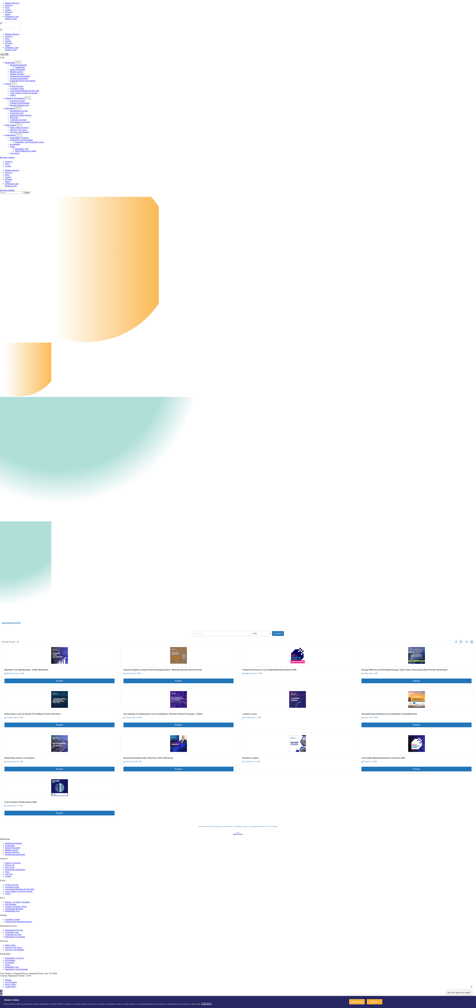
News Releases (216, 826)
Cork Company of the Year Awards (23, 93)
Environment (15, 144)
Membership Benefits (18, 65)
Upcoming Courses (17, 101)
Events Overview (17, 86)
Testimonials (20, 67)
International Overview (19, 111)
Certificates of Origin (18, 120)
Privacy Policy (10, 984)
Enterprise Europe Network (20, 115)
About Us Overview (13, 863)
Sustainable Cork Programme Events (29, 142)
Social (12, 146)
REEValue (14, 117)
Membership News (12, 911)
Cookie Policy (10, 987)
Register (59, 681)
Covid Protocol (11, 982)
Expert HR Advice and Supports (22, 81)
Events (7, 84)
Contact (8, 10)
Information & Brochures (258, 826)
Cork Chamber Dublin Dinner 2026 (20, 802)
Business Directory (204, 826)
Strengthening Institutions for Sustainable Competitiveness (389, 714)
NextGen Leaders (250, 758)
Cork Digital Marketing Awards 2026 (24, 91)
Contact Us (245, 826)
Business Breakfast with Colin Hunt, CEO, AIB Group (148, 758)
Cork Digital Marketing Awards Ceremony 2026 (383, 758)
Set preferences (357, 1002)
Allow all (374, 1002)
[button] (455, 641)
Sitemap (8, 980)
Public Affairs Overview (19, 127)
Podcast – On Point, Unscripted (17, 902)
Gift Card (8, 874)
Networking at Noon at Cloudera (19, 758)
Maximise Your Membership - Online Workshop (26, 670)
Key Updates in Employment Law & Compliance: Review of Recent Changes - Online (163, 714)
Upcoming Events (17, 88)
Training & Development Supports (18, 922)
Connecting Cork (16, 113)
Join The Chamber (272, 826)
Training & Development (15, 98)
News (7, 7)
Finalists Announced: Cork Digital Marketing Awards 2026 (269, 670)
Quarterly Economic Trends (16, 906)
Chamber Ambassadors (19, 78)
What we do (10, 865)
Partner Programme (17, 69)
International (10, 108)
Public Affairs (10, 125)
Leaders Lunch (249, 714)
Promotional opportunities (20, 76)
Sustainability (10, 135)
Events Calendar (227, 826)
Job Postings (237, 826)
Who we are (10, 867)
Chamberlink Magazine (14, 909)
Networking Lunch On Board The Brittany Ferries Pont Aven (32, 714)
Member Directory (12, 3)
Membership (10, 63)
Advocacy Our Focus (18, 130)
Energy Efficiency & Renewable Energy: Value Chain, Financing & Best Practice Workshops (404, 670)
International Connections (20, 122)
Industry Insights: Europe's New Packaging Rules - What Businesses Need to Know (162, 670)
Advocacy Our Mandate (19, 132)
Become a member (7, 157)
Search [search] (279, 633)
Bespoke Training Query (19, 105)
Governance (14, 153)
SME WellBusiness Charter (25, 151)
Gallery (13, 95)
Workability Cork (22, 149)
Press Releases (10, 904)
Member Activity (16, 72)
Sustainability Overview (19, 138)
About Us (9, 5)
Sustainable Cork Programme (21, 140)
